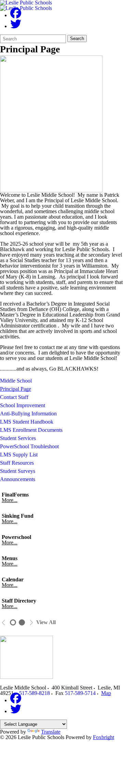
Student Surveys (17, 471)
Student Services (18, 438)
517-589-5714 (80, 693)
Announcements (17, 479)
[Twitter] (15, 26)
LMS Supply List (19, 454)
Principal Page (15, 389)
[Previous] (3, 622)
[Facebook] (15, 15)
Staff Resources (17, 463)
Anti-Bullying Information (28, 413)
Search (77, 38)
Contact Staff (14, 397)
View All (46, 622)
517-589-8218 (34, 693)
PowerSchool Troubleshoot (29, 446)
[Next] (31, 622)
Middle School (16, 381)
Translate (50, 732)
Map (106, 693)
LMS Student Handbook (26, 422)
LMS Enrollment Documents (31, 430)
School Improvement (22, 405)
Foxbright (103, 737)
